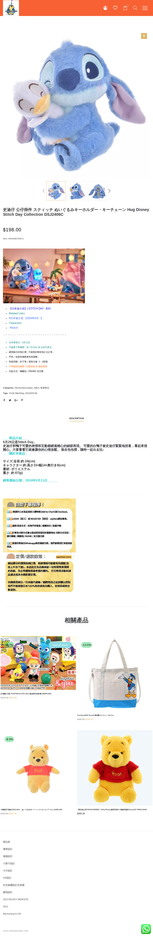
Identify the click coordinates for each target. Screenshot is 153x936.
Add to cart (115, 686)
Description (76, 418)
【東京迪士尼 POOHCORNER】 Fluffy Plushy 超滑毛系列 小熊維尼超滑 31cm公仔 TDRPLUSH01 (112, 810)
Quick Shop (38, 661)
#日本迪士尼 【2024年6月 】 (26, 318)
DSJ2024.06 (31, 393)
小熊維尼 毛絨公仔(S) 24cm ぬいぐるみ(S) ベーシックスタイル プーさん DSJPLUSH (31, 810)
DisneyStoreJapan (24, 388)
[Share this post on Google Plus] (16, 400)
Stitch (36, 388)
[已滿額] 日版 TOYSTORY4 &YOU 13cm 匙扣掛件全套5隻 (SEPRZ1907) (26, 694)
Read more (38, 676)
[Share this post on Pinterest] (22, 400)
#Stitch (14, 327)
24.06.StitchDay (16, 393)
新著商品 (44, 388)
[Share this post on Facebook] (4, 400)
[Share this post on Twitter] (10, 400)
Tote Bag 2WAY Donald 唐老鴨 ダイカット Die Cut (95, 715)
